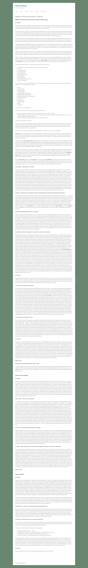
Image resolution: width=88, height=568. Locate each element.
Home (16, 11)
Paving (26, 11)
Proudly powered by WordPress (20, 562)
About (36, 11)
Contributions (43, 11)
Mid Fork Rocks (21, 6)
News (21, 11)
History (31, 11)
